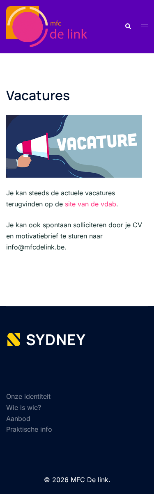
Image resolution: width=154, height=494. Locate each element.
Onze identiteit (28, 396)
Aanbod (18, 418)
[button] (127, 26)
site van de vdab (90, 204)
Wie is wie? (23, 407)
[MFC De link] (52, 26)
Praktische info (29, 429)
